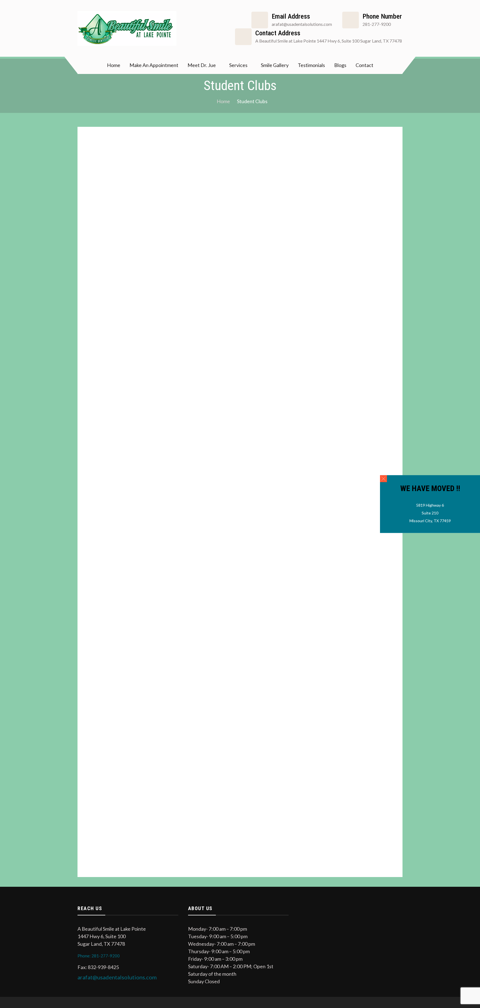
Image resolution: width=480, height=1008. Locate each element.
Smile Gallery (275, 65)
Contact (364, 65)
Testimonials (311, 65)
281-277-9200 (376, 24)
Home (113, 65)
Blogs (340, 65)
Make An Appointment (153, 65)
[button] (383, 478)
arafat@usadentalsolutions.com (117, 977)
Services (238, 65)
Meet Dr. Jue (202, 65)
